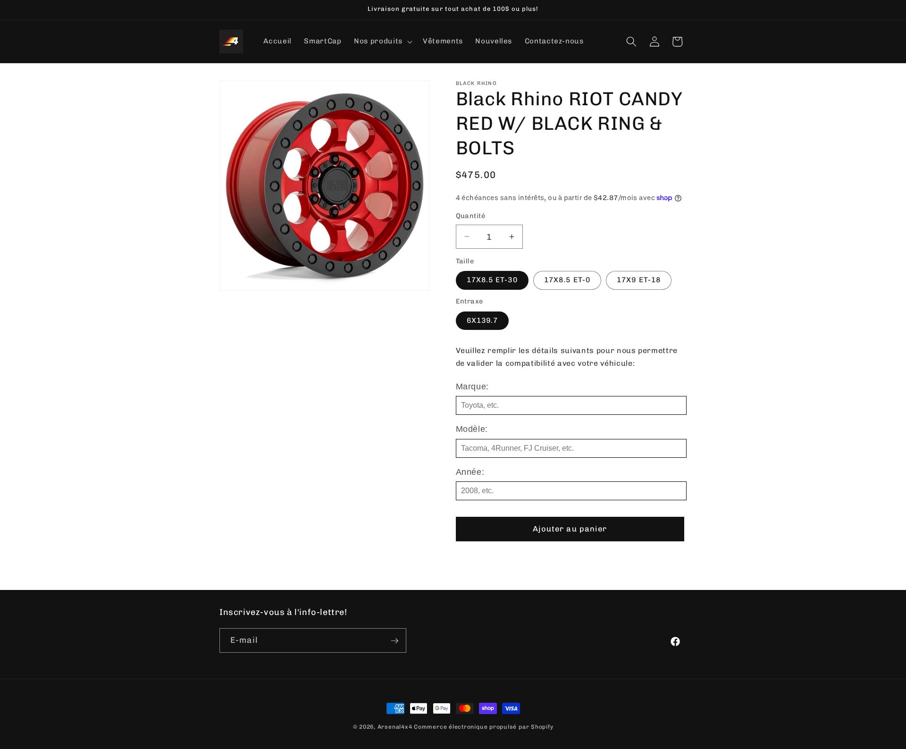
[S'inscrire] (394, 641)
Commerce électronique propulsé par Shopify (483, 727)
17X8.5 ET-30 (492, 280)
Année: (470, 472)
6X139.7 (482, 320)
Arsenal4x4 (395, 727)
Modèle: (472, 429)
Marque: (472, 386)
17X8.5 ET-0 (567, 280)
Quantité (471, 216)
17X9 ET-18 (639, 280)
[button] (382, 41)
